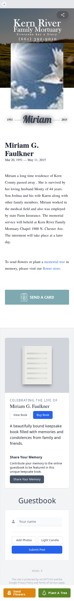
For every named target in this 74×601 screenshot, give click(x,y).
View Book (20, 415)
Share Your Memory (26, 479)
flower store (51, 268)
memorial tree (54, 261)
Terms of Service (48, 582)
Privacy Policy (25, 582)
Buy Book (43, 415)
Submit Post (37, 550)
